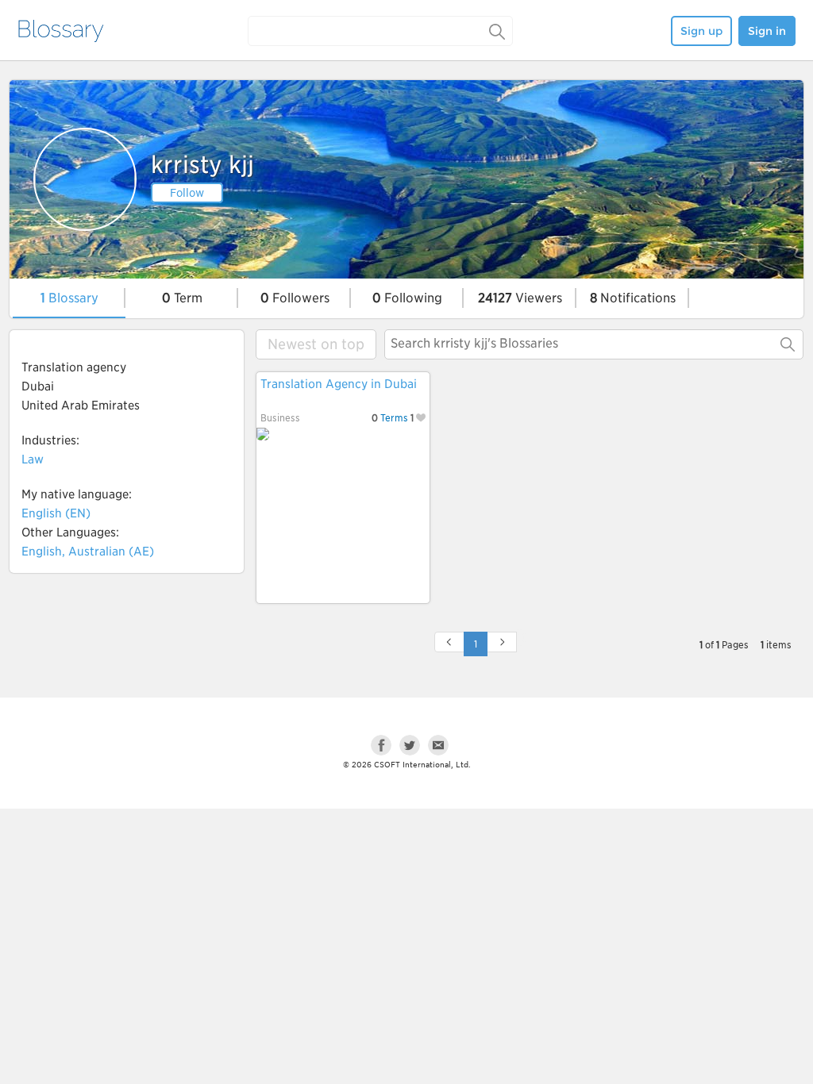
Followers (294, 298)
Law (32, 459)
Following (407, 298)
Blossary (69, 298)
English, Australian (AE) (87, 551)
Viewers (520, 298)
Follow (187, 192)
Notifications (633, 298)
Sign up (701, 31)
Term (182, 298)
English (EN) (56, 513)
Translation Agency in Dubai (338, 384)
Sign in (767, 31)
